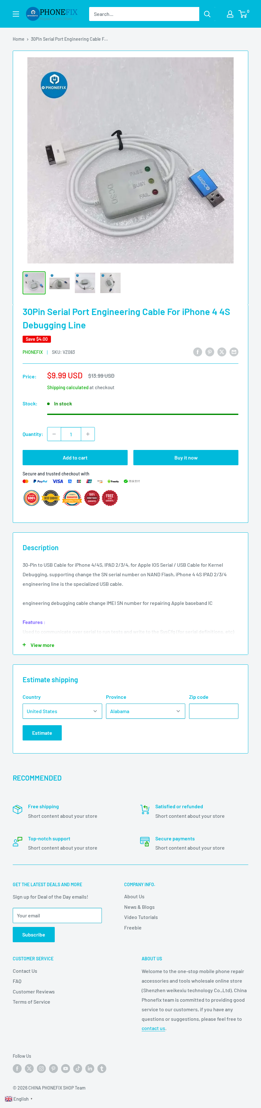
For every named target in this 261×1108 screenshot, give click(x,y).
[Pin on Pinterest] (209, 351)
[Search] (207, 14)
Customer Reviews (34, 991)
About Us (134, 896)
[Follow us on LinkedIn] (89, 1068)
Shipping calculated (67, 387)
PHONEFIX (33, 352)
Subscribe (33, 934)
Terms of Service (31, 1002)
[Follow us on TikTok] (77, 1068)
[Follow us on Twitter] (29, 1068)
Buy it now (186, 457)
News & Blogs (139, 907)
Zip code (198, 697)
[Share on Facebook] (197, 351)
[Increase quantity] (88, 434)
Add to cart (75, 457)
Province (116, 697)
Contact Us (25, 971)
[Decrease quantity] (54, 434)
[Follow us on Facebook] (17, 1068)
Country (32, 697)
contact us (153, 1028)
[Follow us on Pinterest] (53, 1068)
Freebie (133, 927)
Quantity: (33, 434)
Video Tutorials (141, 917)
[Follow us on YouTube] (65, 1068)
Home (19, 39)
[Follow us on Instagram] (41, 1068)
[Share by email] (233, 351)
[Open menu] (16, 14)
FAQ (17, 981)
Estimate (42, 733)
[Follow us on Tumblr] (101, 1068)
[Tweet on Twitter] (221, 351)
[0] (243, 14)
